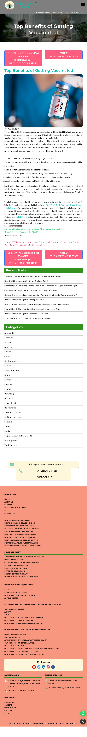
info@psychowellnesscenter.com (69, 12)
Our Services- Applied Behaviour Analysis (23, 623)
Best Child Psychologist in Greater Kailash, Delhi (26, 314)
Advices (8, 347)
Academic (9, 333)
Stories (7, 426)
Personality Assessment (15, 592)
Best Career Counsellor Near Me (19, 523)
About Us (8, 502)
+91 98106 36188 (46, 470)
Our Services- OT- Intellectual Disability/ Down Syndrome (31, 649)
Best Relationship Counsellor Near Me (22, 546)
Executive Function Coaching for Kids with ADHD (27, 318)
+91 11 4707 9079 (72, 688)
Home (7, 499)
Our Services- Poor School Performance (23, 618)
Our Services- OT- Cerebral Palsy (19, 643)
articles (7, 352)
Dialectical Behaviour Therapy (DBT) (21, 577)
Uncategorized (11, 440)
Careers (8, 705)
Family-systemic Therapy (15, 568)
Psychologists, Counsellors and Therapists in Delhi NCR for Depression (36, 304)
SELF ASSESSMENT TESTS (64, 55)
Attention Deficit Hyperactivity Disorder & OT (25, 640)
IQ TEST (7, 590)
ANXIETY (7, 612)
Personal (8, 398)
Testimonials (10, 708)
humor (7, 380)
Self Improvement (12, 412)
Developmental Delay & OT (16, 634)
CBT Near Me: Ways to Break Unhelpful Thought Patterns (30, 290)
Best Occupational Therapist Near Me (21, 529)
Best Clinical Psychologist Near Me (21, 543)
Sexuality (8, 422)
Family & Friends (12, 370)
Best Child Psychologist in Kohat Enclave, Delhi (26, 281)
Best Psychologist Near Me (17, 520)
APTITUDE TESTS (11, 598)
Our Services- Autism (14, 609)
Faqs (6, 714)
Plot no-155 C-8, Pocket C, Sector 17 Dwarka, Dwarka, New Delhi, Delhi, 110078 (24, 684)
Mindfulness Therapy (14, 560)
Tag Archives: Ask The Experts (18, 436)
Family (7, 366)
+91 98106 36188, (15, 691)
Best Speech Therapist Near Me (18, 532)
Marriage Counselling (14, 571)
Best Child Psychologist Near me (19, 537)
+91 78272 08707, (56, 688)
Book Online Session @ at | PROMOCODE (23, 58)
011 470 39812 (29, 691)
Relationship (10, 408)
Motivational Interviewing (16, 565)
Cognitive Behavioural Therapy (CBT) (21, 563)
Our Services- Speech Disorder (18, 620)
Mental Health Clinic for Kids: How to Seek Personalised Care (32, 309)
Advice (7, 342)
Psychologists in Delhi (15, 508)
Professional (10, 403)
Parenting (9, 394)
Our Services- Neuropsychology (19, 595)
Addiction (8, 338)
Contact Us (43, 477)
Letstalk (8, 384)
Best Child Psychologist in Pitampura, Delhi (24, 300)
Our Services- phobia (14, 646)
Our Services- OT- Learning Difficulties (22, 651)
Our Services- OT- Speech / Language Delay (24, 654)
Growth (7, 375)
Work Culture (10, 445)
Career (7, 356)
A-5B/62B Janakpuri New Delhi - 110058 (63, 682)
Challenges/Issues (12, 361)
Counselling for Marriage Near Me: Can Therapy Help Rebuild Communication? (40, 295)
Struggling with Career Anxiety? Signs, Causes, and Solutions (32, 276)
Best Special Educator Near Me (19, 526)
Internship (9, 702)
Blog (6, 510)
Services (8, 505)
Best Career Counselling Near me (20, 534)
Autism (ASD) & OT (12, 637)
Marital (7, 389)
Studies (7, 431)
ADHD (7, 615)
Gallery (8, 711)
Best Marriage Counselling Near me (21, 540)
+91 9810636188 (44, 12)
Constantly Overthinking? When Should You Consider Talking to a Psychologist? (41, 286)
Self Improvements (13, 417)
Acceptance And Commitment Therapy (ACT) (24, 557)
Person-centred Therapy (16, 574)
